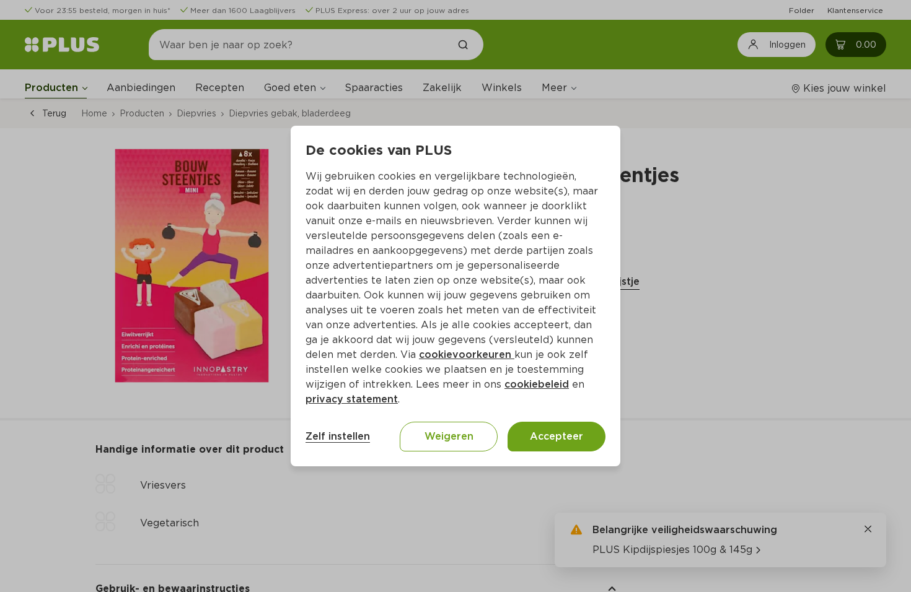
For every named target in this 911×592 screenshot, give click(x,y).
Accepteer (556, 436)
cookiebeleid (536, 384)
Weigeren (449, 436)
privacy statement (352, 399)
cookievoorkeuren (466, 354)
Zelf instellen (338, 436)
